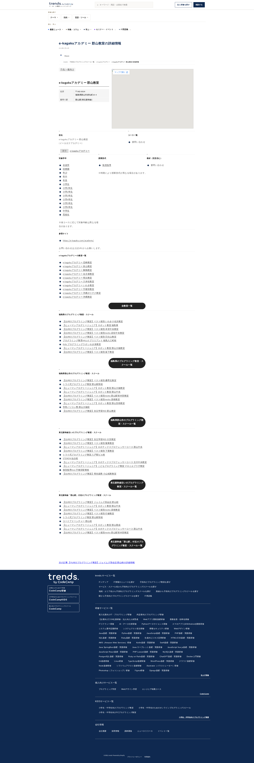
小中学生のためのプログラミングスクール (63, 598)
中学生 (66, 210)
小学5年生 (68, 203)
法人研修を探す (183, 5)
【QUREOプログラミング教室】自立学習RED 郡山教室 (89, 411)
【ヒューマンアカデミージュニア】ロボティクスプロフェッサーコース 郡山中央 (102, 447)
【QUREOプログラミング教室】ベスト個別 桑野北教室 (89, 380)
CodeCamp (204, 694)
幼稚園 (66, 169)
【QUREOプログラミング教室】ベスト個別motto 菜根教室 (91, 399)
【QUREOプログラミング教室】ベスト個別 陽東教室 (88, 443)
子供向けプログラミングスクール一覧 (82, 62)
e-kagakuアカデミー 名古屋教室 (78, 274)
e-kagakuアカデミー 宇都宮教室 (78, 289)
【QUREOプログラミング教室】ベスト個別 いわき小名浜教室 (93, 321)
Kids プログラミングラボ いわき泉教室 (82, 344)
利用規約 (147, 757)
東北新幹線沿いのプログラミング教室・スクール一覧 (127, 484)
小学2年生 (68, 191)
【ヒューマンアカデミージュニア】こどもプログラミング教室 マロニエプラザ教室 (104, 466)
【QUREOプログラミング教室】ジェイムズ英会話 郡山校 (91, 502)
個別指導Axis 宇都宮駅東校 (76, 469)
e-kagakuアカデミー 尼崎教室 (77, 262)
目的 (66, 17)
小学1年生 (68, 188)
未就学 (66, 165)
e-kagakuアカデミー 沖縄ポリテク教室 (82, 293)
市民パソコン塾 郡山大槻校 (76, 407)
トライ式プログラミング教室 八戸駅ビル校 (84, 454)
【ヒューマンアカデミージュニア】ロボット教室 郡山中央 (91, 391)
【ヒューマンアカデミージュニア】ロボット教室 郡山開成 (91, 525)
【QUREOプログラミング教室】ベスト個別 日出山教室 (89, 336)
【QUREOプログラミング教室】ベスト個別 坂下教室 (88, 352)
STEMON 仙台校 (70, 458)
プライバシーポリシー (134, 757)
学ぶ (88, 29)
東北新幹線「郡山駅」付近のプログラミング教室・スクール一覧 (127, 543)
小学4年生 (68, 199)
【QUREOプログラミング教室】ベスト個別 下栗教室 (88, 450)
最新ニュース (56, 29)
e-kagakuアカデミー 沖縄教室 (77, 296)
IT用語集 (126, 29)
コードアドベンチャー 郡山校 (77, 521)
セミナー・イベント (106, 29)
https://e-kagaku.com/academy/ (78, 240)
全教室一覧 (127, 305)
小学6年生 (68, 207)
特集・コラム (74, 29)
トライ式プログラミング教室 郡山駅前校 (83, 384)
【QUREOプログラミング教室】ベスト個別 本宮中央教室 (91, 329)
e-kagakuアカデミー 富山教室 (77, 266)
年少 (65, 172)
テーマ (54, 17)
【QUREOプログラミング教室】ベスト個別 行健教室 (88, 513)
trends (66, 62)
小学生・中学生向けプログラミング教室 (194, 717)
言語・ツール (81, 17)
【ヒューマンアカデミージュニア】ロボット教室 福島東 (90, 325)
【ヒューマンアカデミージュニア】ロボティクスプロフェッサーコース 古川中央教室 (105, 462)
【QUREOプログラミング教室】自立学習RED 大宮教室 (89, 439)
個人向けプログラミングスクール (60, 607)
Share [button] (66, 56)
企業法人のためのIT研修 (57, 589)
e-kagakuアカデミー (103, 62)
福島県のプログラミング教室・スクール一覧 (127, 363)
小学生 (66, 184)
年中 (65, 176)
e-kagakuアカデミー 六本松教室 (78, 281)
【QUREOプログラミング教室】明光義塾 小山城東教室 (89, 473)
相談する (199, 5)
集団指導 (106, 165)
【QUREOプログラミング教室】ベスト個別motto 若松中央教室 (93, 333)
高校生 (66, 214)
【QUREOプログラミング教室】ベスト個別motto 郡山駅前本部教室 (96, 395)
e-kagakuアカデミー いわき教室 (78, 285)
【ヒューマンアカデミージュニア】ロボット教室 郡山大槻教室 (94, 348)
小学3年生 (68, 195)
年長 (65, 180)
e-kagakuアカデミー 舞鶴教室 (77, 270)
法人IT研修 (205, 675)
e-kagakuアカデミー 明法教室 (77, 277)
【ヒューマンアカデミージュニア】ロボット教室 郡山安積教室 (94, 403)
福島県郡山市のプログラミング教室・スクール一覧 (127, 422)
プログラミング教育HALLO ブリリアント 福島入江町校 (89, 340)
